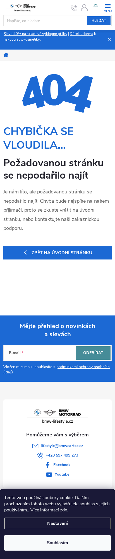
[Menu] (107, 7)
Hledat (99, 20)
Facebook (62, 464)
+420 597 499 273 (62, 455)
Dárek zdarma (81, 33)
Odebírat (93, 352)
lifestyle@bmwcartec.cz (62, 445)
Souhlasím (57, 543)
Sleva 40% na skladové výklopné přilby (35, 33)
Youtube (62, 474)
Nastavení (57, 523)
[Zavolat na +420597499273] (74, 7)
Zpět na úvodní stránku (62, 253)
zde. (64, 510)
